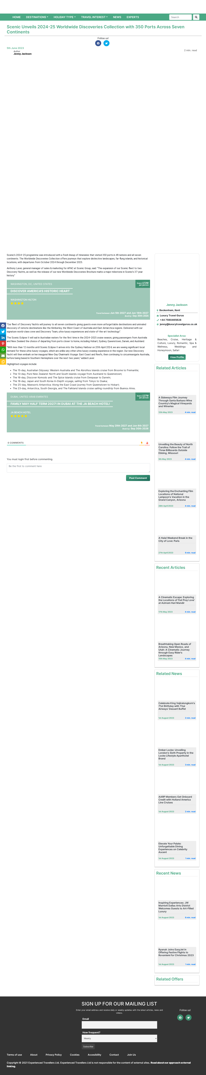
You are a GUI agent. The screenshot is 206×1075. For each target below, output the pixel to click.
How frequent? (91, 1032)
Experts (133, 17)
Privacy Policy (54, 1054)
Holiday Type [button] (63, 17)
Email (85, 1018)
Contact (114, 1054)
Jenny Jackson (23, 53)
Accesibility (94, 1054)
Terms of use (14, 1054)
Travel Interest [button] (93, 17)
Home (17, 17)
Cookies (74, 1054)
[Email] (3, 356)
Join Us (131, 1054)
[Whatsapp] (3, 350)
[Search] (196, 17)
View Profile (177, 357)
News (117, 17)
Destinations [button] (36, 17)
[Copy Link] (3, 362)
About (33, 1054)
